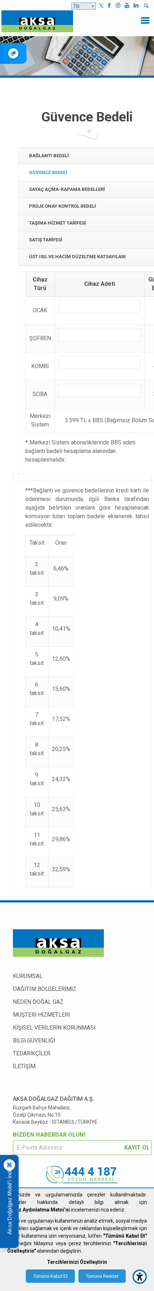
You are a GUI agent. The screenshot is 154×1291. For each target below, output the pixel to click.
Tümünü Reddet (102, 1276)
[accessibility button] (140, 1277)
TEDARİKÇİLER (31, 1053)
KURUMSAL (28, 976)
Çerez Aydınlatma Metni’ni (38, 1210)
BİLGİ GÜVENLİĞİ (34, 1040)
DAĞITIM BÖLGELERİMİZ (44, 989)
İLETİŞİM (24, 1066)
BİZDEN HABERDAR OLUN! (49, 1134)
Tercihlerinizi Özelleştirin (77, 1262)
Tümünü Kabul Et (50, 1276)
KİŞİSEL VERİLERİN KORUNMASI (54, 1027)
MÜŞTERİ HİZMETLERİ (41, 1014)
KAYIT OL (137, 1147)
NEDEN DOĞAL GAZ (38, 1001)
